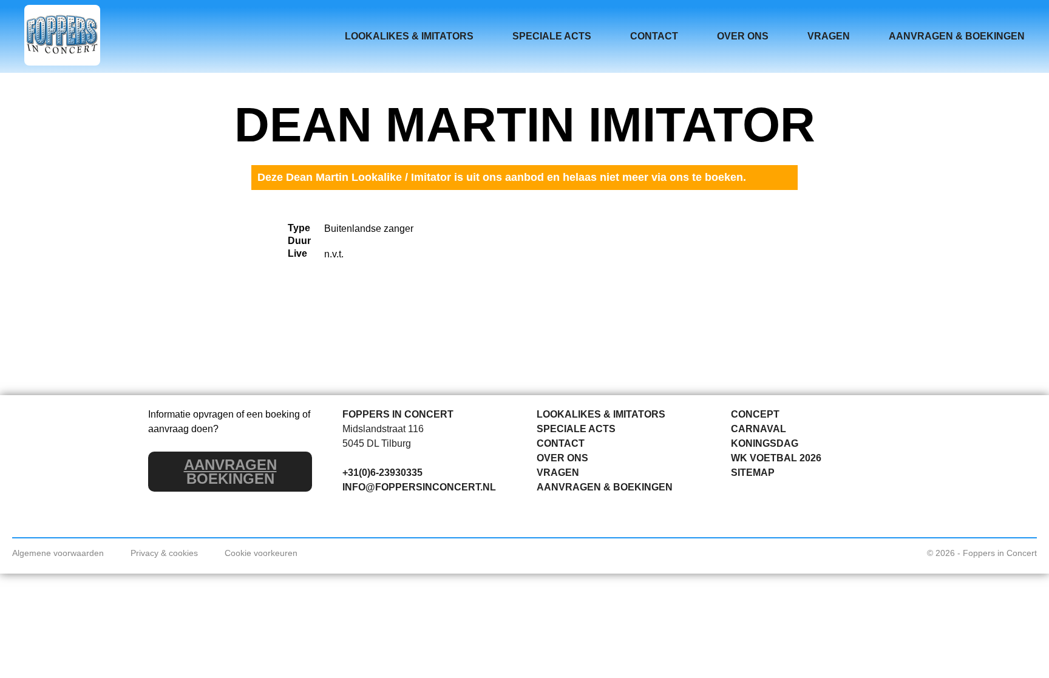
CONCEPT (755, 414)
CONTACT (654, 36)
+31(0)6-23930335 (382, 472)
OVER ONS (743, 36)
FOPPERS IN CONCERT (397, 414)
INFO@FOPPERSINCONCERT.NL (419, 487)
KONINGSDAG (764, 443)
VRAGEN (828, 36)
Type (299, 228)
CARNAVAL (758, 429)
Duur (299, 241)
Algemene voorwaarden (58, 553)
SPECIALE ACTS (551, 36)
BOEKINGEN (230, 471)
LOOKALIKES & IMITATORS (409, 36)
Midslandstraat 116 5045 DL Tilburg (383, 436)
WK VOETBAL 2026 (776, 458)
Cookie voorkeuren (261, 553)
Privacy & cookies (164, 553)
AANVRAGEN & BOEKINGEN (957, 36)
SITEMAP (753, 472)
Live (297, 253)
